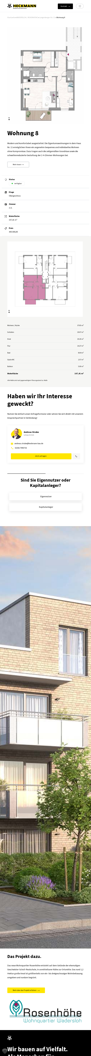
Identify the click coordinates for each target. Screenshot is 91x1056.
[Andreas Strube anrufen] (76, 456)
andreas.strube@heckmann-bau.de (28, 443)
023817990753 (21, 448)
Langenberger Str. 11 (47, 17)
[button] (5, 1051)
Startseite (11, 17)
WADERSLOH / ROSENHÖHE (27, 17)
